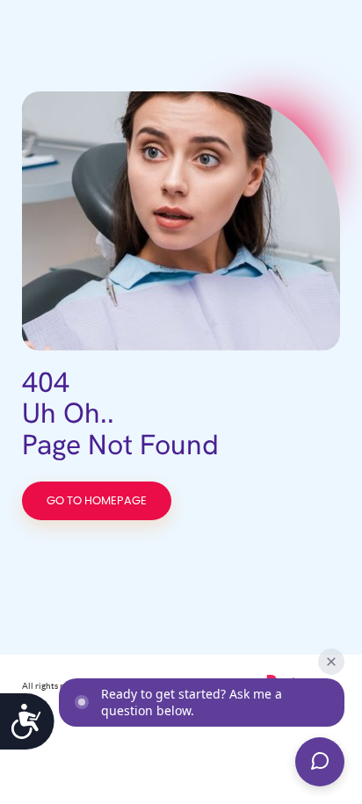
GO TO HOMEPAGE (97, 501)
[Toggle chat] (319, 761)
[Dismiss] (331, 661)
